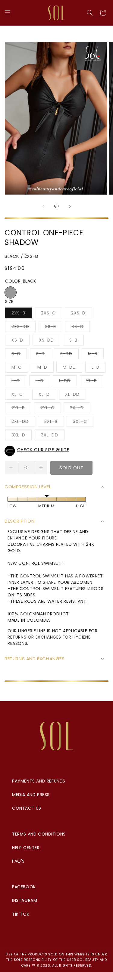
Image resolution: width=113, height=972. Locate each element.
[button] (7, 12)
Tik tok (20, 914)
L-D (43, 381)
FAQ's (18, 861)
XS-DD (49, 341)
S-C (19, 354)
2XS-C (51, 314)
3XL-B (54, 422)
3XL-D (21, 436)
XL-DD (75, 395)
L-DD (68, 381)
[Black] (10, 292)
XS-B (53, 327)
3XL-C (83, 422)
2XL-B (21, 409)
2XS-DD (23, 327)
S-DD (69, 354)
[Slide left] (43, 206)
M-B (96, 354)
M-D (45, 368)
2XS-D (81, 314)
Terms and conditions (39, 834)
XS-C (80, 327)
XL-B (94, 381)
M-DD (72, 368)
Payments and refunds (38, 781)
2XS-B (21, 314)
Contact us (26, 808)
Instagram (24, 900)
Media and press (31, 795)
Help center (26, 848)
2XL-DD (23, 422)
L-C (18, 381)
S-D (43, 354)
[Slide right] (70, 206)
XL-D (47, 395)
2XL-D (80, 409)
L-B (98, 368)
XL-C (20, 395)
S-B (76, 341)
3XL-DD (52, 436)
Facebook (24, 887)
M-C (19, 368)
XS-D (20, 341)
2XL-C (50, 409)
